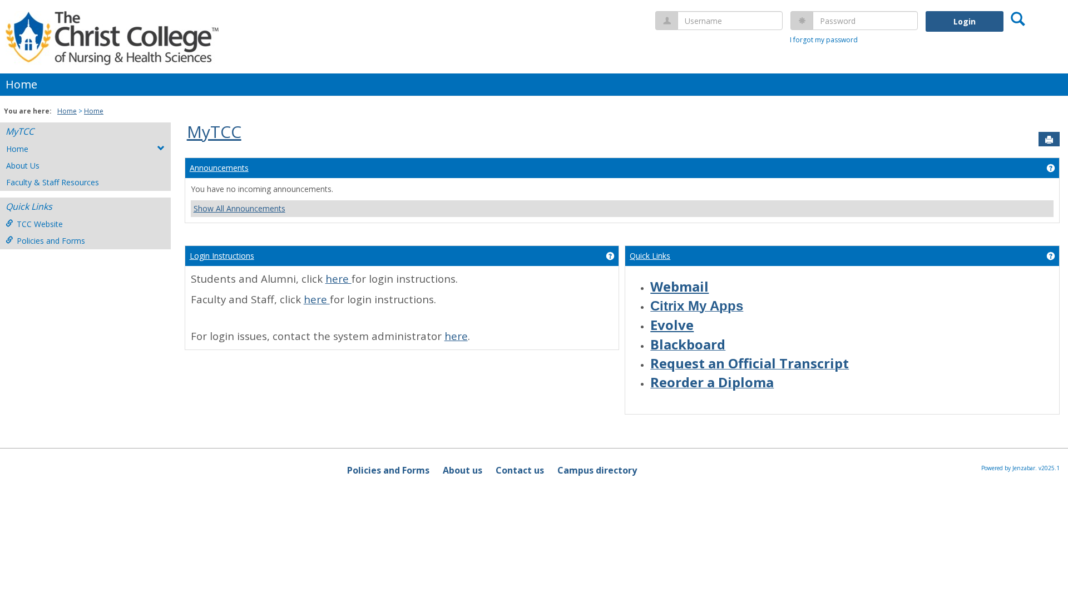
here (338, 278)
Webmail (679, 286)
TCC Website (40, 224)
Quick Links (650, 255)
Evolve (672, 325)
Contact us (520, 470)
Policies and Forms (51, 240)
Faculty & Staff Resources (52, 182)
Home (21, 84)
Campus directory (597, 470)
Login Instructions (222, 255)
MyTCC (20, 131)
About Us (22, 165)
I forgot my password (824, 40)
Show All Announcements (239, 208)
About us (462, 470)
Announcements (219, 167)
